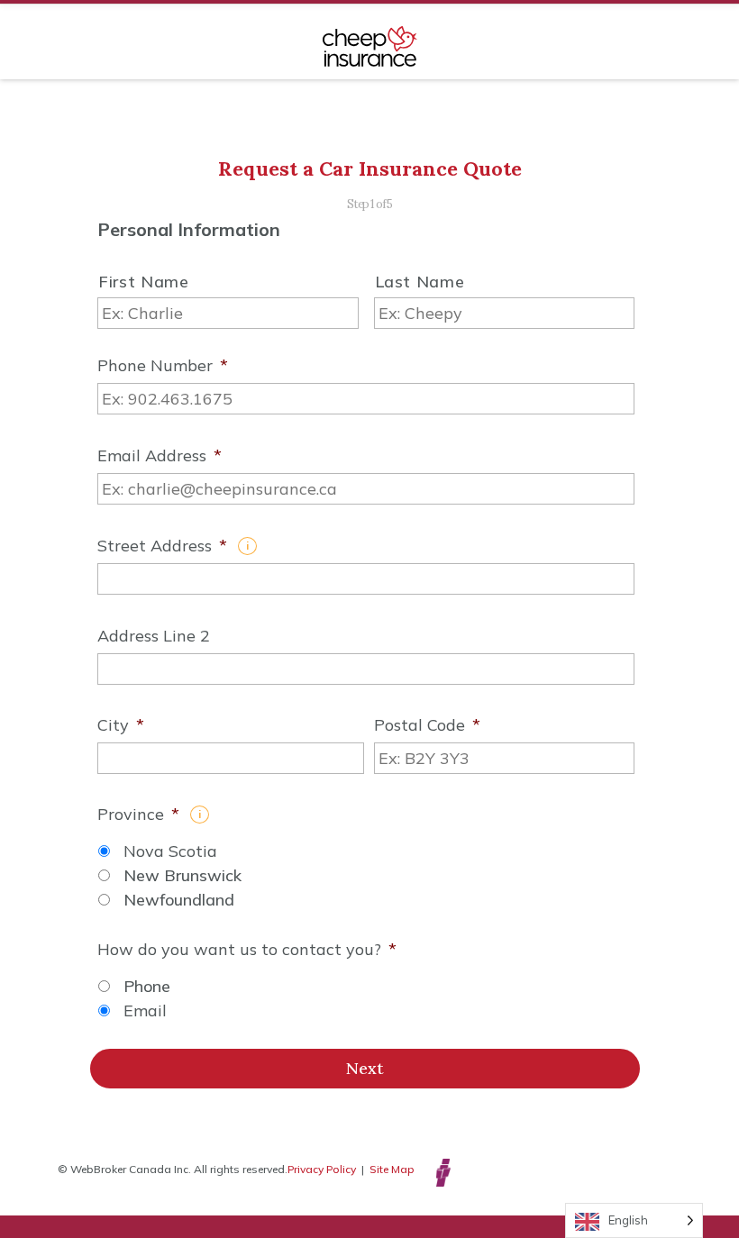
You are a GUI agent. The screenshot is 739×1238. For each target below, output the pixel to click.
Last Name (420, 281)
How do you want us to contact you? (247, 950)
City (120, 725)
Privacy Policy (321, 1169)
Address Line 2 (153, 636)
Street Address (162, 546)
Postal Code (427, 725)
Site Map (392, 1169)
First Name (143, 281)
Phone (146, 986)
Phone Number (162, 366)
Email (145, 1010)
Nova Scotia (170, 851)
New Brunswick (182, 875)
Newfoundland (178, 899)
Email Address (159, 456)
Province (138, 814)
